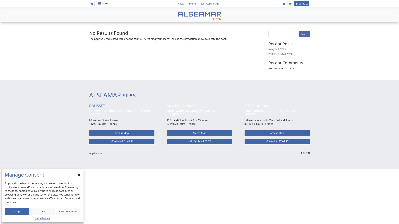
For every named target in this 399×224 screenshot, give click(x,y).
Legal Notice (42, 218)
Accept (16, 211)
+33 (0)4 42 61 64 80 (122, 141)
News (181, 3)
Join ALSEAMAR (210, 3)
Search (304, 34)
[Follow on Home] (91, 3)
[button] (78, 174)
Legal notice (95, 153)
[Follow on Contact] (301, 3)
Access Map (122, 133)
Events (193, 3)
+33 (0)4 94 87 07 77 (199, 141)
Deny (42, 211)
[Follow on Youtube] (290, 3)
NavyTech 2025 (277, 49)
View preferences (68, 211)
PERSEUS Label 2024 (280, 54)
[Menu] (104, 3)
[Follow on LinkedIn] (283, 3)
